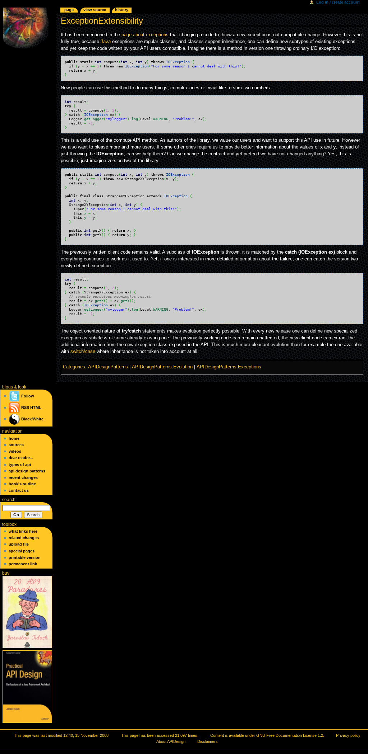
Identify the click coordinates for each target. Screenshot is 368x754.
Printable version (25, 557)
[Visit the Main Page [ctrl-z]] (28, 28)
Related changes (24, 538)
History (121, 10)
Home (14, 438)
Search (8, 500)
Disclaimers (207, 741)
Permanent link (23, 564)
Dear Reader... (21, 458)
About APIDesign (170, 741)
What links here (23, 531)
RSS (25, 407)
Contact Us (19, 490)
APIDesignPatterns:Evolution (162, 366)
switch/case (82, 351)
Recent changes (23, 477)
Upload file (19, 544)
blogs (7, 387)
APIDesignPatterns (108, 366)
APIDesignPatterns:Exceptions (229, 366)
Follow (27, 396)
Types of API (20, 464)
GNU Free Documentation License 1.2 (289, 735)
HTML (35, 407)
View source (94, 10)
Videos (15, 451)
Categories (74, 366)
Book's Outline (22, 484)
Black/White (32, 419)
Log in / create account (338, 2)
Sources (16, 445)
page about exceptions (145, 34)
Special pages (21, 551)
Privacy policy (348, 735)
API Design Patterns (27, 471)
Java (106, 41)
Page (69, 10)
